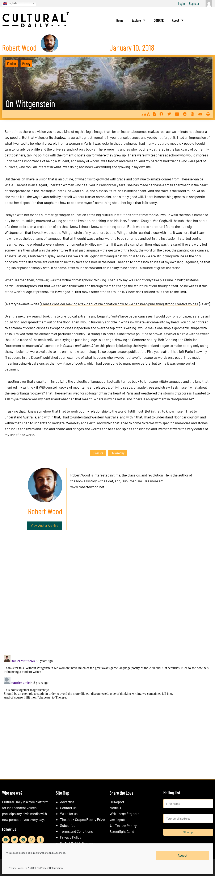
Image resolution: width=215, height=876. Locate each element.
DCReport (117, 802)
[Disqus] (107, 597)
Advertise (67, 802)
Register (194, 3)
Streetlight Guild (122, 831)
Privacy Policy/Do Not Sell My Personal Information (35, 867)
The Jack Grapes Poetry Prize (82, 819)
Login (181, 3)
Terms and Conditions (76, 831)
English (12, 3)
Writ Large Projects (124, 813)
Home (119, 20)
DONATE (159, 20)
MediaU (115, 808)
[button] (161, 114)
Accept (182, 855)
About (175, 20)
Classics (98, 453)
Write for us (68, 813)
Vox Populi (117, 820)
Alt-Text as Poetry (123, 825)
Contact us (68, 808)
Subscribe (67, 825)
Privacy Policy (70, 837)
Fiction (11, 63)
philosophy (117, 453)
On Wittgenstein (30, 103)
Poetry (26, 63)
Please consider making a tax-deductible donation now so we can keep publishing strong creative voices (119, 304)
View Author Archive (44, 525)
